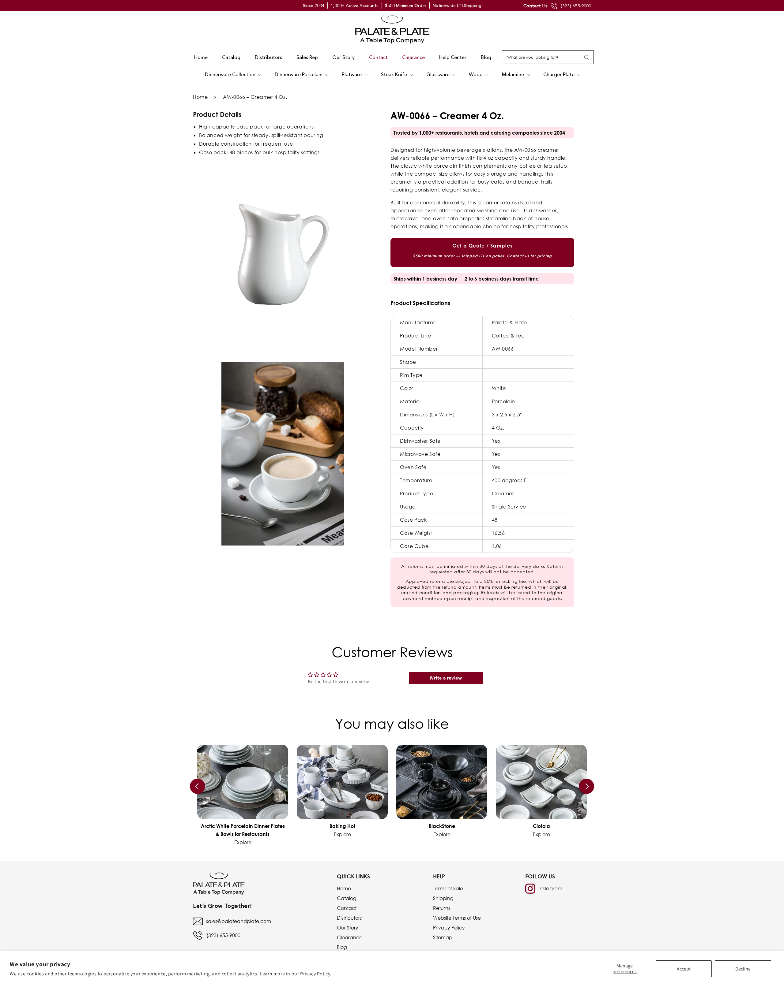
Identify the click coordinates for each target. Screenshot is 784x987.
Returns (441, 908)
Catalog (346, 898)
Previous (197, 786)
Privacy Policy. (316, 973)
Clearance (349, 937)
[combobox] (548, 57)
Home (200, 97)
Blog (342, 947)
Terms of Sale (448, 888)
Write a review (446, 678)
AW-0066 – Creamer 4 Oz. (255, 97)
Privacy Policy (449, 928)
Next (586, 786)
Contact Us (535, 6)
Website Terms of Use (457, 918)
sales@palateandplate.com (238, 921)
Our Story (347, 928)
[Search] (587, 57)
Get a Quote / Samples (482, 251)
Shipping (443, 898)
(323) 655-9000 (576, 6)
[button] (232, 75)
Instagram (550, 888)
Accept (684, 969)
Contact (346, 908)
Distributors (349, 918)
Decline (743, 969)
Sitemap (442, 937)
